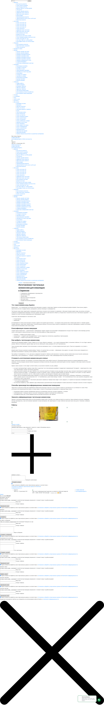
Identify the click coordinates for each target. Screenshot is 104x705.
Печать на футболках (21, 128)
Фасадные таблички (21, 86)
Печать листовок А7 (21, 27)
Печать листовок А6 (21, 25)
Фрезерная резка (20, 129)
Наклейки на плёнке (21, 76)
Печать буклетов (20, 28)
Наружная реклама (21, 132)
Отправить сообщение (5, 534)
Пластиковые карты (21, 112)
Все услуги (16, 102)
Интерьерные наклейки (22, 77)
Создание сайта (54, 492)
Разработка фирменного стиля (23, 60)
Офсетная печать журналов (22, 45)
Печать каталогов (20, 47)
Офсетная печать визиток (22, 14)
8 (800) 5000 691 (16, 137)
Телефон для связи (32, 431)
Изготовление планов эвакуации (24, 93)
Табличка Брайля (20, 84)
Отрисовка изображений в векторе (24, 63)
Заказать (21, 303)
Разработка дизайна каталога (23, 57)
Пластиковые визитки (21, 6)
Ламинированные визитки (22, 17)
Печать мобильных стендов (23, 120)
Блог (15, 97)
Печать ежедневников (21, 126)
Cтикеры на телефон (21, 74)
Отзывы (16, 94)
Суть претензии (18, 550)
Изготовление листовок (22, 32)
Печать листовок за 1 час (22, 38)
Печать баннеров (20, 123)
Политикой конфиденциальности (70, 507)
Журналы (16, 42)
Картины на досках (21, 106)
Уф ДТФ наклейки (20, 80)
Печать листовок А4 (21, 22)
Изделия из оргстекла (21, 122)
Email (29, 433)
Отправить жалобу (4, 552)
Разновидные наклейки (21, 66)
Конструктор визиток (21, 4)
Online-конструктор (27, 139)
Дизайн (15, 50)
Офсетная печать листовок (22, 31)
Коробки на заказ (18, 48)
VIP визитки (19, 9)
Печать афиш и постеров (22, 125)
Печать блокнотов (20, 113)
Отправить (3, 516)
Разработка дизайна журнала (23, 58)
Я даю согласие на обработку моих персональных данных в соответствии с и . (30, 486)
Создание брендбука (21, 61)
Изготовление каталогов (22, 44)
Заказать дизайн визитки (22, 11)
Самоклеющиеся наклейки (22, 70)
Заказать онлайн (16, 424)
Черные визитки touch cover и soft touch (26, 18)
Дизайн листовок (20, 34)
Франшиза (18, 104)
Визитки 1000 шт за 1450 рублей (24, 8)
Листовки (16, 21)
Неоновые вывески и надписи (23, 109)
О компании (17, 96)
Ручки (17, 110)
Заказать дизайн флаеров (22, 53)
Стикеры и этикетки (21, 67)
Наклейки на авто (20, 68)
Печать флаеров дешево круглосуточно (25, 37)
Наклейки (16, 64)
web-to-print (17, 99)
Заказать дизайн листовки (22, 51)
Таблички (16, 81)
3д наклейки (19, 73)
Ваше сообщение (18, 532)
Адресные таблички (21, 89)
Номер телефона (20, 503)
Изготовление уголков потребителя (24, 92)
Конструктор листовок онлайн (23, 35)
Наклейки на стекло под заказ (23, 71)
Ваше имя (30, 428)
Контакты (16, 100)
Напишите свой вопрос (31, 479)
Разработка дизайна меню (22, 55)
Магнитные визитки (21, 19)
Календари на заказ (21, 103)
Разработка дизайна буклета (23, 54)
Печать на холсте (20, 107)
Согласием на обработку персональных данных (23, 486)
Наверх (1, 494)
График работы (20, 83)
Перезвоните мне (4, 506)
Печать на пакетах (20, 115)
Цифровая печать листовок (22, 30)
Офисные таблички (20, 87)
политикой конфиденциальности (51, 599)
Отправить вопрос (16, 482)
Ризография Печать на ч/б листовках (25, 41)
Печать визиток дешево (22, 5)
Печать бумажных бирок (22, 116)
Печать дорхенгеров (21, 117)
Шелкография (19, 15)
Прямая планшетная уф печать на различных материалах (30, 133)
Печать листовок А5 (21, 24)
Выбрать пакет (4, 574)
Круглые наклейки (20, 79)
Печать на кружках (21, 119)
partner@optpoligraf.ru (17, 139)
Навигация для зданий (21, 130)
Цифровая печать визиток (22, 12)
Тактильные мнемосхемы (22, 90)
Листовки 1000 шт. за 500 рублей (24, 40)
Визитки (16, 2)
